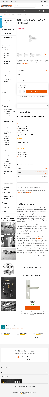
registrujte (28, 192)
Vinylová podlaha (31, 386)
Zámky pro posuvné (7, 181)
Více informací (25, 63)
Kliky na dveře (17, 386)
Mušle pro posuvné (7, 178)
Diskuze (28, 106)
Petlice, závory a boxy (8, 117)
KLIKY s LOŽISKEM (8, 26)
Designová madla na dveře (9, 150)
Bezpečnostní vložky (8, 84)
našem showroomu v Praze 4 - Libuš (35, 254)
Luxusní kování (6, 51)
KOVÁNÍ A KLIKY (8, 37)
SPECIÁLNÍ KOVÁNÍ (9, 121)
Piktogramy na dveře (8, 157)
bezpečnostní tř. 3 (7, 68)
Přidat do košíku (36, 91)
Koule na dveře (7, 153)
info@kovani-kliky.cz (26, 357)
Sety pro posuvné (7, 179)
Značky (6, 211)
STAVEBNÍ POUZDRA (6, 188)
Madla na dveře (7, 152)
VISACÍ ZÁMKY (8, 92)
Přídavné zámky (7, 115)
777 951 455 (43, 6)
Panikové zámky (7, 113)
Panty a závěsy (6, 159)
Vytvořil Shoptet (25, 393)
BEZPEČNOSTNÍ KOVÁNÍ (8, 62)
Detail (32, 308)
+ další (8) (44, 56)
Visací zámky (6, 96)
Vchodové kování (7, 71)
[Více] (45, 11)
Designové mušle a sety (8, 176)
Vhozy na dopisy (7, 165)
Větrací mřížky (6, 140)
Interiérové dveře (23, 386)
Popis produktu (21, 106)
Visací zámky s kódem (8, 98)
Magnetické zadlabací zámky (9, 111)
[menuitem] (7, 11)
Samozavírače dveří (8, 144)
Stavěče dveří (6, 148)
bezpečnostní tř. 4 (7, 70)
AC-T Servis (42, 96)
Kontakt (2, 1)
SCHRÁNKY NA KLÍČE (8, 202)
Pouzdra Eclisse (7, 192)
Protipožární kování (7, 126)
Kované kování (6, 53)
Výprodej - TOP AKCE (8, 21)
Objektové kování (7, 124)
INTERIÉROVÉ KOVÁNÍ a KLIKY (41, 172)
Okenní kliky (6, 57)
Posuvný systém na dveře (8, 183)
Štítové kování (6, 44)
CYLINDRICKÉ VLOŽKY (7, 80)
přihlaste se (19, 192)
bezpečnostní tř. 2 (7, 66)
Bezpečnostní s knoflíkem (9, 86)
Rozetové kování (7, 42)
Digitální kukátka (7, 136)
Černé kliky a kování (8, 40)
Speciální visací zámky (8, 100)
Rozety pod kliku (7, 155)
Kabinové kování (7, 128)
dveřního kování (38, 238)
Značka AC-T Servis (37, 106)
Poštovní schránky (7, 163)
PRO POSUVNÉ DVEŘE (8, 172)
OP (11, 1)
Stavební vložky (7, 88)
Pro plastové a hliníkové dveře (8, 74)
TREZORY (6, 207)
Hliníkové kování (7, 47)
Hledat (33, 6)
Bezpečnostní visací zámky (9, 95)
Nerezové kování (7, 46)
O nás (7, 1)
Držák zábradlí (6, 161)
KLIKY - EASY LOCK (9, 30)
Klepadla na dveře (7, 146)
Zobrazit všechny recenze (18, 328)
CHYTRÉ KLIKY (8, 33)
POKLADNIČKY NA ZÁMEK (9, 197)
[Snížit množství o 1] (20, 91)
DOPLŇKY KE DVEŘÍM (7, 133)
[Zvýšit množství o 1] (24, 91)
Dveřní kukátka (6, 138)
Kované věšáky (6, 55)
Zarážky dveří (6, 142)
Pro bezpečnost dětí (8, 167)
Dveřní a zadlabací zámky (9, 109)
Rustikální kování (7, 49)
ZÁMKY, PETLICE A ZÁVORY (9, 105)
